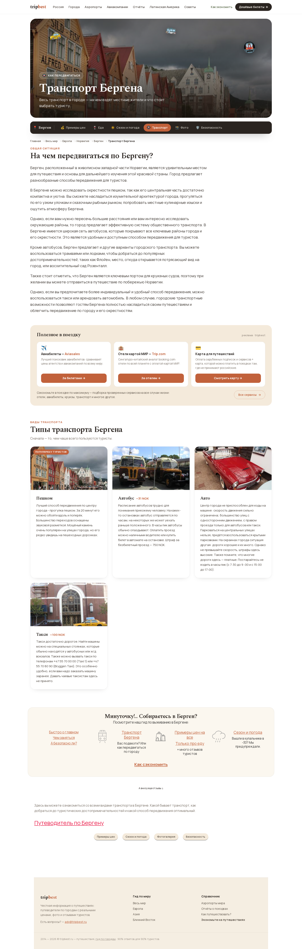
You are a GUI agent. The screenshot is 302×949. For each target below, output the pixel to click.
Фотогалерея (166, 836)
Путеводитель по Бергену (69, 823)
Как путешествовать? (216, 914)
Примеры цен (73, 127)
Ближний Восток (144, 920)
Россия (58, 7)
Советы (190, 7)
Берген (98, 141)
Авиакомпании (117, 7)
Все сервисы (249, 395)
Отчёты (139, 7)
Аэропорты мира (213, 903)
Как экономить (221, 7)
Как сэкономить (151, 764)
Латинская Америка (164, 7)
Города (74, 7)
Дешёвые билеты (253, 7)
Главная (35, 141)
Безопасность (209, 127)
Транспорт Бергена (132, 735)
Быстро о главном (63, 732)
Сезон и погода (125, 127)
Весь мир (52, 141)
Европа (67, 141)
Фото (181, 127)
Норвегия (83, 141)
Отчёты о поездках (214, 909)
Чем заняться (64, 737)
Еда (98, 127)
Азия (136, 914)
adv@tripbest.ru (76, 922)
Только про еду (189, 743)
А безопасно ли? (64, 743)
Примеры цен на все (190, 735)
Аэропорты (93, 7)
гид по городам (106, 939)
